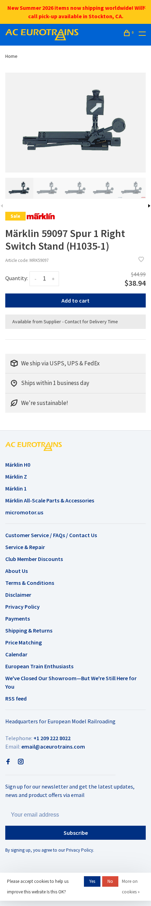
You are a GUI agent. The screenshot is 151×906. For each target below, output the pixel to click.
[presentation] (19, 188)
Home (11, 56)
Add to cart (75, 300)
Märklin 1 (16, 488)
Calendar (16, 654)
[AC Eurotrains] (33, 446)
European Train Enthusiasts (39, 666)
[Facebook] (8, 761)
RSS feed (16, 698)
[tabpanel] (75, 123)
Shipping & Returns (28, 630)
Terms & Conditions (29, 582)
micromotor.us (24, 512)
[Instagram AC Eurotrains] (21, 761)
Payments (17, 618)
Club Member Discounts (34, 558)
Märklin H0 (17, 464)
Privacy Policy (22, 606)
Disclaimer (18, 594)
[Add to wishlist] (141, 259)
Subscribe (76, 832)
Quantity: (16, 278)
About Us (16, 570)
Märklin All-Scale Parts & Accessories (49, 500)
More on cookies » (131, 886)
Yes (92, 881)
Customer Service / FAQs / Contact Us (51, 535)
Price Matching (23, 642)
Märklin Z (16, 476)
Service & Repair (25, 546)
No (110, 881)
